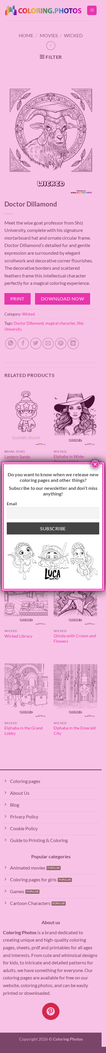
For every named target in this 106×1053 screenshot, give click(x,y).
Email (12, 503)
